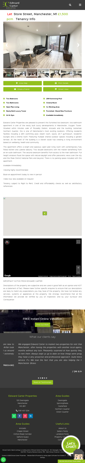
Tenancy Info (25, 19)
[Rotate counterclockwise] (5, 242)
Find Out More (43, 325)
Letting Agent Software (50, 455)
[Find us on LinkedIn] (30, 416)
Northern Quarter (62, 409)
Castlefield (62, 406)
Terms (69, 276)
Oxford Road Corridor (23, 434)
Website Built (31, 455)
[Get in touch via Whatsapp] (14, 416)
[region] (42, 257)
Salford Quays (23, 437)
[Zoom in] (78, 267)
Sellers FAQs (62, 431)
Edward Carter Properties (18, 455)
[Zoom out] (78, 272)
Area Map (23, 83)
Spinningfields (62, 403)
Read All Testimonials (42, 382)
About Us (62, 428)
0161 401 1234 (23, 411)
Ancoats (22, 428)
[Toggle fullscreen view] (78, 242)
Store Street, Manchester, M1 (32, 14)
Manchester (22, 440)
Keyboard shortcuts (43, 276)
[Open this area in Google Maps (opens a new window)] (7, 275)
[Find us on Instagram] (25, 416)
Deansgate (62, 400)
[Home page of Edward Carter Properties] (10, 8)
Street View (63, 89)
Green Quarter (62, 412)
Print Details (63, 83)
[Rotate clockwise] (9, 242)
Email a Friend (23, 89)
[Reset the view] (7, 242)
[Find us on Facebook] (19, 416)
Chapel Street (22, 431)
